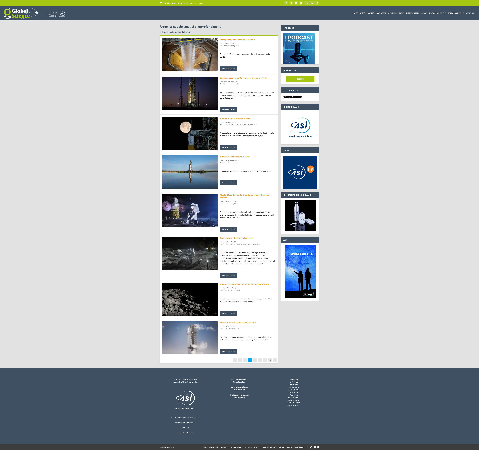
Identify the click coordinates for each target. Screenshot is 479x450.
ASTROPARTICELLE (456, 13)
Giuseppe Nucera (232, 81)
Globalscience (169, 447)
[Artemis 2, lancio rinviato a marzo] (190, 133)
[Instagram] (296, 3)
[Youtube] (301, 3)
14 (270, 360)
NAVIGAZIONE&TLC (266, 447)
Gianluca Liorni (232, 201)
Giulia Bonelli (231, 242)
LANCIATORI (381, 13)
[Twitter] (291, 3)
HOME (355, 13)
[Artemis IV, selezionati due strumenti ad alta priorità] (190, 299)
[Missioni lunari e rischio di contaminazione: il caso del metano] (190, 210)
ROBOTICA (470, 13)
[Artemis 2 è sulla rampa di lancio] (190, 172)
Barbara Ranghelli (233, 160)
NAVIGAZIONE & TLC (437, 13)
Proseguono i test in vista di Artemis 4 (237, 39)
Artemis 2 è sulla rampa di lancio (235, 156)
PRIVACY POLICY (299, 447)
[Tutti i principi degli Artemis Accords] (190, 253)
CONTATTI (185, 428)
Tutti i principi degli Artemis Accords (237, 238)
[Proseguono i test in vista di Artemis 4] (190, 54)
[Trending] (161, 3)
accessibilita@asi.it (185, 433)
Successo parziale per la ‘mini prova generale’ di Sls (243, 78)
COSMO (424, 13)
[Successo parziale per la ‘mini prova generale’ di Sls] (190, 93)
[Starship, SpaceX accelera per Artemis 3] (190, 337)
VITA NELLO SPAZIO (396, 13)
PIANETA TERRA (412, 13)
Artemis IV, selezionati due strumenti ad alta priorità (244, 284)
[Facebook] (286, 3)
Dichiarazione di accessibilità (185, 422)
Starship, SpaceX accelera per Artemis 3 (238, 322)
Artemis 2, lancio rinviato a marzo (235, 118)
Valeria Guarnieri (239, 397)
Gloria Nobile (231, 43)
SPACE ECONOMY (367, 13)
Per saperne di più (228, 68)
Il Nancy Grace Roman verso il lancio (190, 3)
